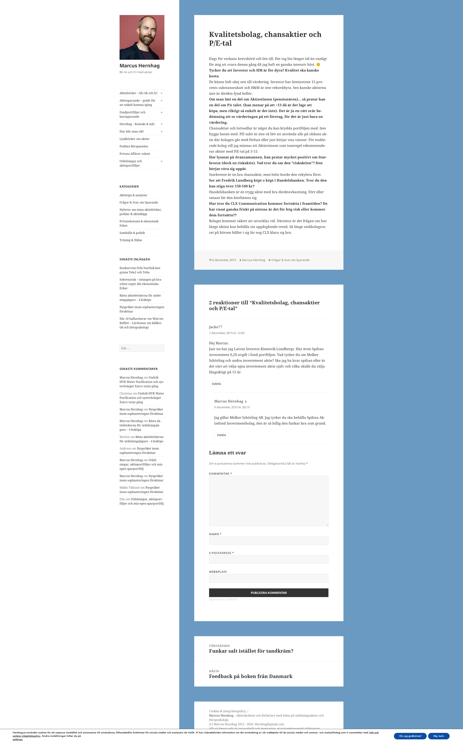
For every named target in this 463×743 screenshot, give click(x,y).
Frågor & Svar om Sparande (139, 202)
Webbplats (218, 572)
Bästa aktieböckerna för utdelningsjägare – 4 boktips (140, 425)
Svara (216, 384)
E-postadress (221, 553)
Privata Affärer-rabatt (135, 154)
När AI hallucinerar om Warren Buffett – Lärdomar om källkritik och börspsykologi (141, 323)
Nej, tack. (439, 736)
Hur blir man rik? (132, 131)
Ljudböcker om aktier (135, 139)
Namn (215, 534)
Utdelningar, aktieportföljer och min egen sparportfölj (141, 464)
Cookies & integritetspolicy (227, 711)
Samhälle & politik (132, 233)
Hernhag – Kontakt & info (137, 124)
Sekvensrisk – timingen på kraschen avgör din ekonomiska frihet (141, 284)
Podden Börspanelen (134, 146)
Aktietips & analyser (133, 195)
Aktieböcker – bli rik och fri (138, 93)
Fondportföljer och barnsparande (132, 114)
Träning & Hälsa (131, 240)
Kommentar (220, 474)
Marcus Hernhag (140, 65)
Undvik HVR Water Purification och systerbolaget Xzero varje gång (142, 381)
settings (17, 739)
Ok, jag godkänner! (410, 736)
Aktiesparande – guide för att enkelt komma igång (137, 102)
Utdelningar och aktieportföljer (131, 163)
